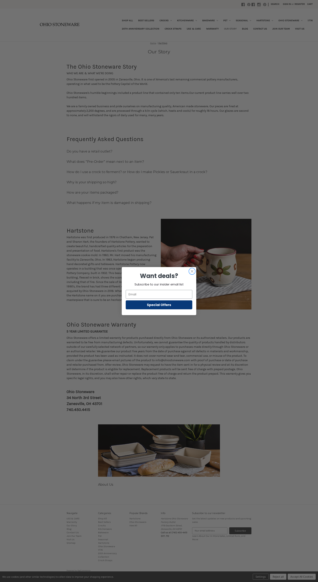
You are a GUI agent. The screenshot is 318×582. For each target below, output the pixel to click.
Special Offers (159, 304)
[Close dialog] (192, 271)
